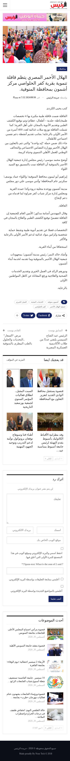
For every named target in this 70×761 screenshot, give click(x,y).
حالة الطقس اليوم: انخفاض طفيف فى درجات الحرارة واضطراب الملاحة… (27, 713)
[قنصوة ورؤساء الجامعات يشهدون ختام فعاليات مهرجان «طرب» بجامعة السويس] (55, 698)
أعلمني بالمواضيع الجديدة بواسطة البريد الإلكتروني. (36, 590)
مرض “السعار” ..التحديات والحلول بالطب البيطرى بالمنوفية (17, 339)
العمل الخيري (21, 302)
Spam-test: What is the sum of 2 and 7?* (42, 564)
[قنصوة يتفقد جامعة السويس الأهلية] (55, 650)
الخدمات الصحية (37, 302)
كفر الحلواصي (40, 307)
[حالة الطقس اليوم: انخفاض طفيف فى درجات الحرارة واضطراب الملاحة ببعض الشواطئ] (55, 715)
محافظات (62, 69)
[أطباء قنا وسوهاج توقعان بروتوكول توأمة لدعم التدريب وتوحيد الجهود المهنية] (20, 422)
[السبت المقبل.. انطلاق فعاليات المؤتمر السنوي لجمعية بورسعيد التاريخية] (20, 378)
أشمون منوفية (53, 302)
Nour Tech (40, 753)
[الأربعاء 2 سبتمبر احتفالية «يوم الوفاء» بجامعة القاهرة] (55, 666)
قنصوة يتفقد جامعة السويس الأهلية (27, 645)
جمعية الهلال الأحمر (57, 307)
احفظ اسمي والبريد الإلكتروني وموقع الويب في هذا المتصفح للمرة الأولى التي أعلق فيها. (36, 555)
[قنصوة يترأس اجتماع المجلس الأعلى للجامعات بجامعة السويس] (55, 634)
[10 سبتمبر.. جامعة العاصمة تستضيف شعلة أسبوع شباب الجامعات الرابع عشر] (55, 682)
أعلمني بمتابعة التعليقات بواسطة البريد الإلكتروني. (34, 579)
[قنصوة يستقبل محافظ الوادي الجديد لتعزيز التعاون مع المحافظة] (50, 378)
